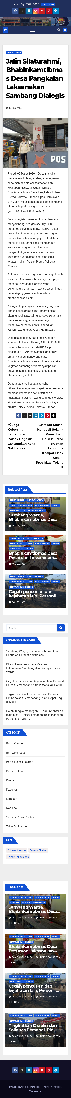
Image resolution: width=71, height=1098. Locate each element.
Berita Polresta (35, 500)
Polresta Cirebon (16, 850)
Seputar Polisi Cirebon (33, 510)
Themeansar (35, 1091)
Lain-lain (11, 798)
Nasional (12, 808)
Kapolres (14, 510)
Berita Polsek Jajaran (21, 505)
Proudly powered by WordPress (25, 1086)
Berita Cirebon (17, 500)
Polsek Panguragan (18, 856)
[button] (58, 29)
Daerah (55, 505)
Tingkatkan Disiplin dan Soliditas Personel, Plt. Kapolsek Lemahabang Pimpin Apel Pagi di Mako (34, 698)
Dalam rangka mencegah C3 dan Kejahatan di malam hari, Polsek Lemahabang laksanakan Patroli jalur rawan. (35, 715)
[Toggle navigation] (32, 30)
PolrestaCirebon (38, 850)
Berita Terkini (14, 53)
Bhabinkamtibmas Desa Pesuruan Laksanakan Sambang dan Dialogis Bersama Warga (34, 668)
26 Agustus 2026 (22, 918)
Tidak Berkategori (17, 826)
